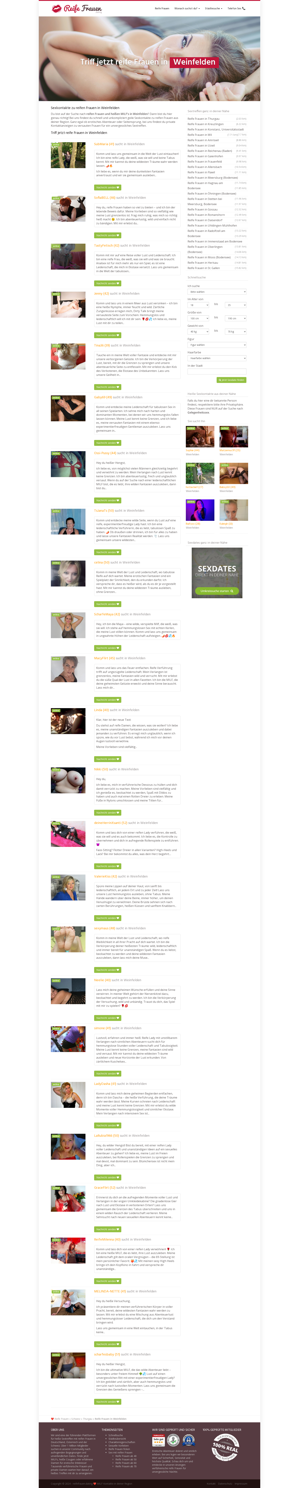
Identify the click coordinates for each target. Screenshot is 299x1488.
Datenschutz (225, 1483)
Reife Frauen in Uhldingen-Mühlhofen (217, 226)
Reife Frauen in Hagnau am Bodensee (217, 185)
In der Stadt (195, 366)
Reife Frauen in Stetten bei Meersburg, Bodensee (217, 201)
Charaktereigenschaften (121, 1442)
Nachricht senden (106, 187)
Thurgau (87, 1418)
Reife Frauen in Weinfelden (110, 1418)
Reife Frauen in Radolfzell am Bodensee (217, 233)
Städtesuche (213, 8)
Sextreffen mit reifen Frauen (77, 1438)
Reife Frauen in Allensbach (217, 167)
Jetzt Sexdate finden (232, 380)
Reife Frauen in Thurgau (217, 119)
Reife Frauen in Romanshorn (217, 215)
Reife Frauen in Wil (213, 135)
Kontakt (211, 1483)
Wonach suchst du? (186, 8)
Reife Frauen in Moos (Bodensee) (217, 257)
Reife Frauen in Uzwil (217, 145)
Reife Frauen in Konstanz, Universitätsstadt (217, 130)
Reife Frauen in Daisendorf (217, 220)
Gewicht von (195, 326)
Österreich (72, 1442)
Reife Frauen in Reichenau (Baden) (217, 151)
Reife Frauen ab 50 (126, 1459)
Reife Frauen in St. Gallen (217, 268)
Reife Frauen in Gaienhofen (217, 156)
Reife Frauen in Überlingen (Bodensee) (217, 249)
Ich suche (194, 286)
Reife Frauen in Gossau (217, 209)
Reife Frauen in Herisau (217, 263)
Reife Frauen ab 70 (126, 1466)
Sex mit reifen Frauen (120, 1452)
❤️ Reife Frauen (60, 1418)
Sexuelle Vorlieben (118, 1445)
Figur (191, 339)
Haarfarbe (194, 352)
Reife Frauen (162, 8)
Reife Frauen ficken (119, 1449)
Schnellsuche (115, 1435)
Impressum (241, 1483)
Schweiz (75, 1418)
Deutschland (58, 1442)
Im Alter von (195, 299)
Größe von (194, 312)
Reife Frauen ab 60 (126, 1462)
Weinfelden (136, 144)
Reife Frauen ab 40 (126, 1456)
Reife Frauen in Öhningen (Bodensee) (217, 194)
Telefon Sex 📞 (237, 8)
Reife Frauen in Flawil (217, 172)
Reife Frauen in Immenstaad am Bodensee (217, 242)
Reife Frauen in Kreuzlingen (217, 124)
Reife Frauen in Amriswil (217, 140)
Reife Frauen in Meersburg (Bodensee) (217, 178)
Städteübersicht (117, 1438)
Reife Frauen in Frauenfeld (217, 161)
